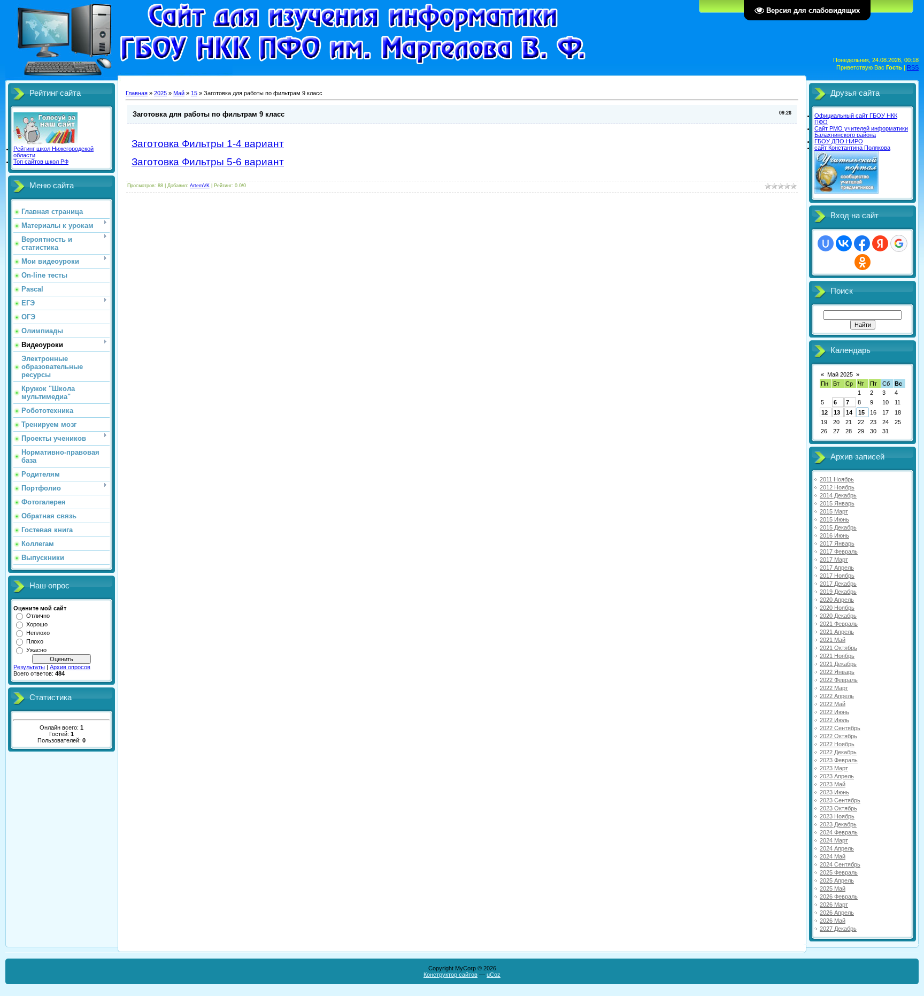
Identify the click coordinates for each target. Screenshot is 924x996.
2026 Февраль (839, 896)
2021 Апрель (837, 632)
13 (837, 412)
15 (194, 93)
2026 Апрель (837, 912)
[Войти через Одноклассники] (862, 262)
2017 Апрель (837, 567)
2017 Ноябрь (837, 575)
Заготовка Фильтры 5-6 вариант (208, 161)
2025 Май (832, 888)
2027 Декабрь (838, 928)
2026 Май (832, 920)
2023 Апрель (837, 776)
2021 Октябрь (838, 648)
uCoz (493, 974)
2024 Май (832, 856)
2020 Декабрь (838, 615)
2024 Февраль (839, 832)
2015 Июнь (834, 519)
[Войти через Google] (898, 243)
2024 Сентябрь (840, 864)
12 (824, 412)
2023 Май (832, 784)
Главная (137, 93)
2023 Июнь (834, 792)
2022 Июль (834, 720)
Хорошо (37, 624)
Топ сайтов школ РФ (40, 161)
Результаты (29, 667)
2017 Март (834, 559)
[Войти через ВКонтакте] (844, 243)
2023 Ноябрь (837, 816)
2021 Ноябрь (837, 656)
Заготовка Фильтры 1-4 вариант (208, 143)
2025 (160, 93)
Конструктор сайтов (451, 974)
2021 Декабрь (838, 664)
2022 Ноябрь (837, 744)
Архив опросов (70, 667)
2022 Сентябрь (840, 728)
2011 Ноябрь (837, 479)
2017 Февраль (839, 551)
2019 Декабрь (838, 591)
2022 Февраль (839, 680)
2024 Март (834, 840)
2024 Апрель (837, 848)
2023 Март (834, 768)
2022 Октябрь (838, 736)
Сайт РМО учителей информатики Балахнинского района (861, 131)
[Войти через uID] (826, 243)
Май (178, 93)
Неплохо (38, 633)
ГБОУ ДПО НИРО (838, 141)
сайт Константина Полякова (852, 147)
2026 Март (834, 904)
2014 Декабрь (838, 495)
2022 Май (832, 704)
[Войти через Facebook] (862, 243)
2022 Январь (837, 672)
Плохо (34, 641)
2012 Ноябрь (837, 487)
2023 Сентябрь (840, 800)
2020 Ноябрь (837, 607)
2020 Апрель (837, 599)
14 (849, 412)
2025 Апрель (837, 880)
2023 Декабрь (838, 824)
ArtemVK (200, 185)
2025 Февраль (839, 872)
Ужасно (36, 650)
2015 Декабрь (838, 527)
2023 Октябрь (838, 808)
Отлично (38, 615)
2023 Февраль (839, 760)
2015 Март (834, 511)
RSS (913, 67)
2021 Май (832, 640)
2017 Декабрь (838, 583)
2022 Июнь (834, 712)
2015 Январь (837, 503)
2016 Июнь (834, 535)
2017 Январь (837, 543)
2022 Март (834, 688)
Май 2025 (840, 374)
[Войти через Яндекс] (880, 243)
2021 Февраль (839, 623)
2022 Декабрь (838, 752)
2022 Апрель (837, 696)
